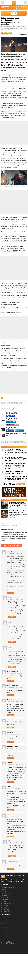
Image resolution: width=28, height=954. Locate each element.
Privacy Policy (4, 897)
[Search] (25, 2)
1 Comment (24, 509)
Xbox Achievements (6, 939)
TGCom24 (22, 89)
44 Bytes (10, 942)
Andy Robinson (23, 34)
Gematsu (3, 921)
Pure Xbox (3, 929)
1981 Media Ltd (10, 875)
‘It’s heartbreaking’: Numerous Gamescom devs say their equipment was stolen (16, 459)
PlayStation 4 (23, 186)
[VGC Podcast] (18, 6)
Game (19, 312)
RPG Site (3, 933)
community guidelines (11, 525)
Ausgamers (20, 224)
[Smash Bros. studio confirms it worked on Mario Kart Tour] (4, 514)
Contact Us (4, 895)
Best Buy (3, 312)
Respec (3, 935)
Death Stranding (5, 75)
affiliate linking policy (16, 403)
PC (3, 348)
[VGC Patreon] (16, 6)
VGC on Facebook (5, 903)
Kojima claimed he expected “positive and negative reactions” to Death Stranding (12, 248)
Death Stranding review (10, 343)
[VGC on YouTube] (23, 6)
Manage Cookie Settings (7, 887)
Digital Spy (11, 224)
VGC (4, 226)
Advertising (4, 891)
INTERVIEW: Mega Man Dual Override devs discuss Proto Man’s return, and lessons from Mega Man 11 (16, 478)
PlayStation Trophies (6, 927)
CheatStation (4, 917)
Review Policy (4, 899)
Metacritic (14, 77)
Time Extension (5, 937)
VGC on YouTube (5, 911)
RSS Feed (3, 901)
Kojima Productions (6, 363)
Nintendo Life (4, 925)
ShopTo (13, 312)
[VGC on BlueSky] (21, 6)
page (6, 536)
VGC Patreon (4, 905)
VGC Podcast (4, 907)
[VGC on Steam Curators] (16, 8)
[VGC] (14, 3)
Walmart (8, 312)
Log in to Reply (10, 593)
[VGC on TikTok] (25, 6)
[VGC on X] (20, 6)
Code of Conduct (5, 893)
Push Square (4, 931)
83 (26, 75)
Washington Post (20, 231)
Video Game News (7, 32)
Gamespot (12, 231)
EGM (2, 234)
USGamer (18, 97)
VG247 (3, 224)
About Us (3, 889)
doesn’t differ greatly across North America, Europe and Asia (13, 240)
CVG (2, 919)
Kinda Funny (4, 923)
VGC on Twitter (5, 909)
